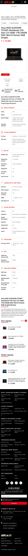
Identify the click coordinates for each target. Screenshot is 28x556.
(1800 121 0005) (7, 518)
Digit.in (5, 549)
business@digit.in (12, 525)
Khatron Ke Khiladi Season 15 (19, 466)
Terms (4, 500)
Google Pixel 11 (5, 408)
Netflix (2, 475)
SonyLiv (16, 478)
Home (2, 16)
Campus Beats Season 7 (7, 469)
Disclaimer (4, 545)
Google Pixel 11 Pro (19, 408)
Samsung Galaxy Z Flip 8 (21, 411)
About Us (3, 538)
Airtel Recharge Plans (6, 421)
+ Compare (5, 74)
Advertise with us (6, 541)
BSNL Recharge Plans (20, 421)
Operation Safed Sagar (20, 469)
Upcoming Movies (5, 454)
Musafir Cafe (4, 466)
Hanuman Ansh (5, 442)
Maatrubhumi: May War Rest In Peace (7, 445)
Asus (12, 16)
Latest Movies (18, 452)
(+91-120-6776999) (8, 517)
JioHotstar (3, 478)
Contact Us (18, 538)
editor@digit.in (13, 523)
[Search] (22, 2)
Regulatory (18, 541)
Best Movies (4, 452)
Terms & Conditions (6, 543)
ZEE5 (16, 475)
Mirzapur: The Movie (20, 444)
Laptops (7, 16)
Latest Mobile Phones (6, 402)
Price (4, 23)
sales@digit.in (11, 528)
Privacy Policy (18, 543)
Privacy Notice (9, 500)
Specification (15, 23)
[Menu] (1, 2)
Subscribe (14, 503)
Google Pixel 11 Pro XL (6, 411)
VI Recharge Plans (19, 423)
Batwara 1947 (18, 442)
